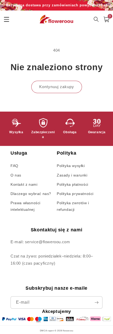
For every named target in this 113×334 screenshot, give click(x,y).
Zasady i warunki (72, 175)
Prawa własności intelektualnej (25, 206)
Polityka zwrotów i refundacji (73, 206)
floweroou (68, 330)
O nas (16, 175)
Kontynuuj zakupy (56, 86)
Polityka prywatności (75, 194)
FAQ (14, 166)
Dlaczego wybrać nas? (31, 194)
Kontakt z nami (24, 184)
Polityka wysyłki (71, 166)
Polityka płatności (72, 184)
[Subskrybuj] (96, 302)
